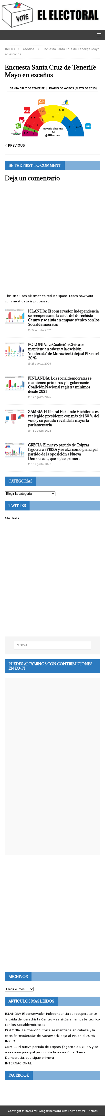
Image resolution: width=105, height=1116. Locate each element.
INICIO (10, 1041)
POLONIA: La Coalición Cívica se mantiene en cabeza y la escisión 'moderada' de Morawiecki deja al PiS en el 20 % (50, 1032)
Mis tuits (12, 518)
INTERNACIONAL (18, 1063)
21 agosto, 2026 (41, 363)
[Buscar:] (52, 645)
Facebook (19, 1075)
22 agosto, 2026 (41, 330)
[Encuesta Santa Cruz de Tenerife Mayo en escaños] (52, 136)
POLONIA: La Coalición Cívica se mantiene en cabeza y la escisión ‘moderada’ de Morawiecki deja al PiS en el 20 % (63, 351)
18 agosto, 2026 (41, 430)
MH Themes (89, 1110)
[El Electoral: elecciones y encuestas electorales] (51, 27)
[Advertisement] (52, 579)
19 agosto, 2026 (41, 397)
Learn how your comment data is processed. (49, 298)
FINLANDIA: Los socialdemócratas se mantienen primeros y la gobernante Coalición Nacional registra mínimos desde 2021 (60, 385)
